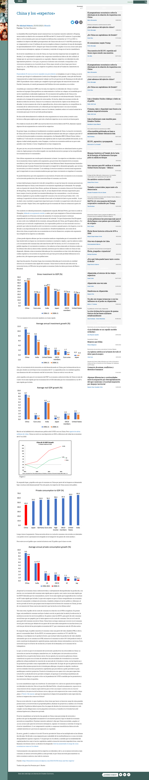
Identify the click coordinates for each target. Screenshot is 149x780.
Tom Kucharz (91, 206)
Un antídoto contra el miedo (98, 179)
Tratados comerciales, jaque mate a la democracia (102, 188)
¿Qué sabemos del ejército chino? (100, 27)
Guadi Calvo (90, 278)
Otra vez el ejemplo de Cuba (98, 241)
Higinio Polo (90, 294)
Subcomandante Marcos (93, 244)
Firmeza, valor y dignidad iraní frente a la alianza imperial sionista (104, 110)
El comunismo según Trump (98, 43)
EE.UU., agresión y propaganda (100, 141)
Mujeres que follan (94, 342)
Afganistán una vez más (97, 283)
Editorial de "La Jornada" (94, 144)
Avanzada (130, 2)
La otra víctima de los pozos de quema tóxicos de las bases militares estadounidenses (102, 313)
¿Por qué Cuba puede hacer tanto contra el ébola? (103, 260)
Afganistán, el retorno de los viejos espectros (101, 274)
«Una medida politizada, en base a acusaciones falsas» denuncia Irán (101, 132)
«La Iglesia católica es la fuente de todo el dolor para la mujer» (104, 353)
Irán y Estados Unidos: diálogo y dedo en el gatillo (104, 100)
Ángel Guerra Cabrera (93, 264)
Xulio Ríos (90, 38)
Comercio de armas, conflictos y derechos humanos (100, 368)
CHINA (104, 8)
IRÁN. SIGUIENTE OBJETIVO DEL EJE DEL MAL (104, 94)
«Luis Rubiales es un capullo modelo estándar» (102, 330)
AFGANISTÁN (104, 268)
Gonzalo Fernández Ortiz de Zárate (96, 192)
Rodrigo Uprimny (92, 254)
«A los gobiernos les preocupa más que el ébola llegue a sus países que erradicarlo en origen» (104, 221)
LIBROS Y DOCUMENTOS (104, 322)
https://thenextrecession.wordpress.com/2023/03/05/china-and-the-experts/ (48, 761)
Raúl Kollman (90, 136)
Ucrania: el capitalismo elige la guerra (104, 60)
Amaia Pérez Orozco (92, 182)
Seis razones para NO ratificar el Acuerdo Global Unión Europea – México (104, 166)
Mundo (47, 25)
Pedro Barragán (91, 30)
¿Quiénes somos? (110, 775)
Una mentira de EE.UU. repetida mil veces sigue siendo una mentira (101, 52)
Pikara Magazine (91, 345)
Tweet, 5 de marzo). (28, 694)
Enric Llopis (90, 226)
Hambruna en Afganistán (97, 291)
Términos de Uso (59, 774)
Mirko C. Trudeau (92, 304)
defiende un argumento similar (34, 213)
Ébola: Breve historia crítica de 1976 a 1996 (102, 232)
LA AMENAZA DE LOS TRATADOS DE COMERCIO (104, 148)
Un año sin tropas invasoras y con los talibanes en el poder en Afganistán (102, 300)
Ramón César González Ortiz (95, 387)
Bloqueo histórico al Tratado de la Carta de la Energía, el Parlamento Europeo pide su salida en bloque (103, 155)
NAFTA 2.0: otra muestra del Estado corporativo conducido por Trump (101, 202)
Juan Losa (90, 357)
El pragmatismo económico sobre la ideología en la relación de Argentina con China (104, 14)
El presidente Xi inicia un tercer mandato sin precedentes (36, 74)
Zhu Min (89, 56)
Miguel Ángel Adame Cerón (94, 236)
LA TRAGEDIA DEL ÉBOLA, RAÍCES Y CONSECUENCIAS (104, 210)
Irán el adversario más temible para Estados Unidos (101, 120)
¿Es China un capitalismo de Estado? (102, 35)
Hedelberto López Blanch (94, 124)
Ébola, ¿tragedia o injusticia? (99, 251)
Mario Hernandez (92, 20)
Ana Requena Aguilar (93, 334)
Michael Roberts (26, 26)
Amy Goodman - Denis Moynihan (96, 318)
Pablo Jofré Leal (91, 104)
